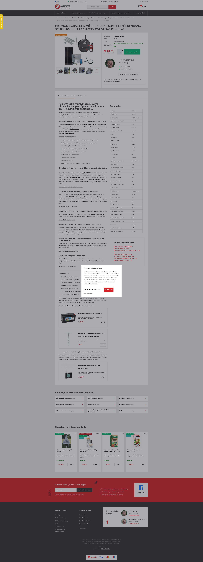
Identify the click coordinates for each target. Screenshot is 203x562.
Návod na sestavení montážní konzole (68, 251)
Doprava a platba (107, 1)
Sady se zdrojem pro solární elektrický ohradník (121, 18)
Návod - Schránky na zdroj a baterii (123, 254)
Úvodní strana (58, 18)
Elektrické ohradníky (83, 18)
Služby (57, 523)
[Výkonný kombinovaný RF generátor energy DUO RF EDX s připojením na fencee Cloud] (67, 70)
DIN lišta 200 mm (74, 129)
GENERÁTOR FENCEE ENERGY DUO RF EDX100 (71, 187)
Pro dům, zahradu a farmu (120, 13)
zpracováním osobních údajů (76, 494)
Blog (112, 1)
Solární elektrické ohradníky (98, 18)
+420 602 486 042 (74, 1)
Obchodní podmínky (60, 518)
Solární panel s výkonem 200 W (69, 288)
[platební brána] (101, 556)
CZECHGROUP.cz (105, 549)
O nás (101, 1)
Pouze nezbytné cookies (92, 289)
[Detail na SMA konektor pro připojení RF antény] (89, 70)
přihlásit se (145, 1)
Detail (103, 322)
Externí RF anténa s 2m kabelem (67, 220)
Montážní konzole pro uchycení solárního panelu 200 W (75, 291)
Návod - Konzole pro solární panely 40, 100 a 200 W (127, 251)
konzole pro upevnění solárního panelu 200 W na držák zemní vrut (81, 243)
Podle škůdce (61, 13)
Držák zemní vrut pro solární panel (67, 266)
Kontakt (116, 1)
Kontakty (57, 515)
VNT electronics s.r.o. (119, 36)
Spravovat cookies (88, 293)
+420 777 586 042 (133, 513)
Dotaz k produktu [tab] (82, 96)
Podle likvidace (77, 13)
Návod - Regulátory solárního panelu (123, 246)
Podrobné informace (93, 283)
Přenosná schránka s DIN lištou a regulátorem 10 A (74, 282)
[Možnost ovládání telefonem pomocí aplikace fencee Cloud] (60, 70)
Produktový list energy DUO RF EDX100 (124, 256)
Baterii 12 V (82, 298)
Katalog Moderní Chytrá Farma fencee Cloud (125, 258)
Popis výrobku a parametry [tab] (66, 96)
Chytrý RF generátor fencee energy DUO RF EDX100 (74, 276)
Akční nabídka (140, 13)
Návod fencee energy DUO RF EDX (123, 260)
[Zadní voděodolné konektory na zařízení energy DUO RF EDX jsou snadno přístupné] (82, 70)
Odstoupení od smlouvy (61, 521)
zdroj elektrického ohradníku (71, 126)
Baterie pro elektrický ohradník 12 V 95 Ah (90, 313)
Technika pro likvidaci (97, 13)
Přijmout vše (109, 289)
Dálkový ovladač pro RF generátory (68, 206)
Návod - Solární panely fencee (121, 248)
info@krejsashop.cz (126, 69)
